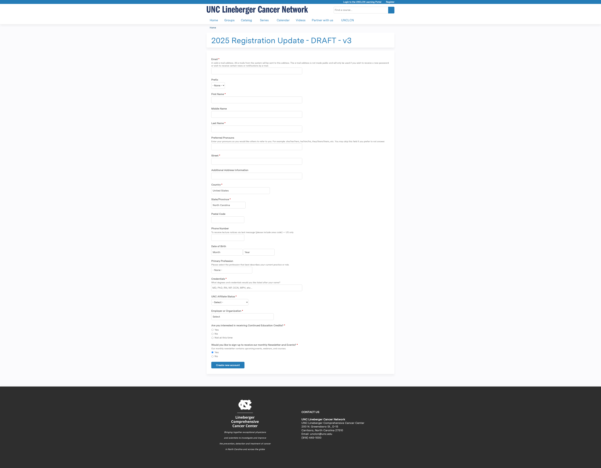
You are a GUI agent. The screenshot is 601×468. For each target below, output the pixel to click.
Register (390, 2)
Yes (217, 329)
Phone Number (220, 228)
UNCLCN (347, 20)
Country (216, 184)
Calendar (283, 20)
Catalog (246, 20)
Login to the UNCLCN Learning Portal (362, 2)
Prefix (214, 79)
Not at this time (224, 337)
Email (214, 59)
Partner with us (322, 20)
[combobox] (240, 190)
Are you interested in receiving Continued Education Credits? (247, 325)
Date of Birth (218, 246)
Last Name (217, 123)
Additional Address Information (229, 170)
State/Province (220, 199)
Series (264, 20)
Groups (229, 20)
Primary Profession (222, 260)
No (216, 333)
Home (214, 20)
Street (214, 155)
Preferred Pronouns (222, 137)
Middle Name (219, 108)
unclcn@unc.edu (321, 433)
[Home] (257, 10)
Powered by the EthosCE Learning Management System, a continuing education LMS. (383, 463)
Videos (301, 20)
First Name (217, 94)
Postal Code (218, 213)
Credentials (218, 278)
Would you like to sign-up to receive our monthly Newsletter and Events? (253, 344)
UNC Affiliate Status (223, 296)
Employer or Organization (226, 310)
